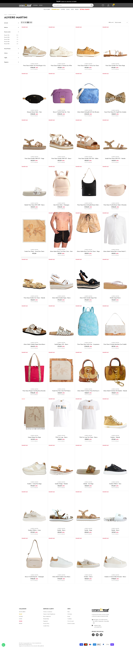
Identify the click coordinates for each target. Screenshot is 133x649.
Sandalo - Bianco (61, 530)
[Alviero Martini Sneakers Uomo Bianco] (61, 555)
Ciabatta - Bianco (115, 530)
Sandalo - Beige (88, 530)
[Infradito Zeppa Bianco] (115, 276)
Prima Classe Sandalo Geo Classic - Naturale (34, 298)
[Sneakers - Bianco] (88, 555)
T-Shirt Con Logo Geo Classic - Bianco (88, 437)
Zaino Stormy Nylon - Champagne (61, 205)
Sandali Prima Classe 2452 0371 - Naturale (115, 158)
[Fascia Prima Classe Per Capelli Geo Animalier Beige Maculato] (115, 90)
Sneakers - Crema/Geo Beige (34, 484)
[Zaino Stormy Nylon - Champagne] (61, 183)
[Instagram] (97, 634)
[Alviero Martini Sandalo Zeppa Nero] (88, 276)
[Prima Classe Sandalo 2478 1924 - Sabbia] (88, 137)
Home (5, 14)
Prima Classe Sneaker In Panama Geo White (61, 65)
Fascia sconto (7, 32)
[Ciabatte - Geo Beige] (88, 462)
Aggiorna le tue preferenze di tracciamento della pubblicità (31, 646)
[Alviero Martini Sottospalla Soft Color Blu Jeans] (88, 90)
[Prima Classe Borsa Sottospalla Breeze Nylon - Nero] (88, 183)
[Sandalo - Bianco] (61, 508)
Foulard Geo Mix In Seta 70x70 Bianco (61, 391)
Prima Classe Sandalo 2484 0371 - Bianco (61, 158)
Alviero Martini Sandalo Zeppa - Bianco (61, 298)
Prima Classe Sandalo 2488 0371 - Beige (34, 158)
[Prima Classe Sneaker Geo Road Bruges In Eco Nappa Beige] (34, 44)
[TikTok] (101, 634)
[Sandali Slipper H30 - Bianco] (61, 323)
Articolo (6, 23)
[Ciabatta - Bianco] (115, 508)
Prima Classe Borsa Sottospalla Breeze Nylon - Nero (88, 205)
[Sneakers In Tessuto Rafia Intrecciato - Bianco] (115, 555)
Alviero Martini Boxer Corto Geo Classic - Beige (88, 251)
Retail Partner (29, 644)
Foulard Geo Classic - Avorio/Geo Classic (34, 251)
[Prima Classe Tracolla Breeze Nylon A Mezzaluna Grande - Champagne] (115, 183)
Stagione (6, 62)
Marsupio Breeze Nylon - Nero (34, 112)
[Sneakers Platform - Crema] (34, 508)
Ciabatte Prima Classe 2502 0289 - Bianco (34, 205)
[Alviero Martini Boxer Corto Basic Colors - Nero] (61, 230)
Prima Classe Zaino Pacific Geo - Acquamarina (88, 344)
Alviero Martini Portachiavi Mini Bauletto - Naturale (115, 391)
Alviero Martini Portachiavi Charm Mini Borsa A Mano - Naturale (88, 391)
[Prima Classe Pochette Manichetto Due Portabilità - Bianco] (115, 323)
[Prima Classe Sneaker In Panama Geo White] (61, 44)
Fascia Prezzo (7, 48)
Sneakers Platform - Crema (34, 530)
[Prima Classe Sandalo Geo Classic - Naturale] (34, 276)
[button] (22, 22)
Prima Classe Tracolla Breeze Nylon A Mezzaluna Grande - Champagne (115, 205)
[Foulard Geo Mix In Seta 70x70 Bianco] (61, 369)
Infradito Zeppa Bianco (115, 298)
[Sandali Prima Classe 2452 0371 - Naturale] (115, 137)
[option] (66, 1)
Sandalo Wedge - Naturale (61, 484)
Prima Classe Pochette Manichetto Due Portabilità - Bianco (115, 344)
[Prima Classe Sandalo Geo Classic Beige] (115, 44)
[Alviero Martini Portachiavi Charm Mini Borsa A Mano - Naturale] (88, 369)
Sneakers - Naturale (115, 437)
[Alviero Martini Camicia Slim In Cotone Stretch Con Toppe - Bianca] (115, 230)
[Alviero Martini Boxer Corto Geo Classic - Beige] (88, 230)
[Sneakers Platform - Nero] (115, 462)
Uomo (41, 5)
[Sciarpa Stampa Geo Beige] (34, 415)
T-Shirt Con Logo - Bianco (61, 437)
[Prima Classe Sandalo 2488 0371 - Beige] (34, 137)
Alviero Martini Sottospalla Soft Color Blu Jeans (88, 112)
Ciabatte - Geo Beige (88, 484)
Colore (5, 53)
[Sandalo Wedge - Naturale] (61, 462)
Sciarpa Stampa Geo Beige (34, 437)
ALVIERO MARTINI (12, 14)
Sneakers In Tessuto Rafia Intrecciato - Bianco (115, 576)
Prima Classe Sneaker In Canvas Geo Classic (88, 65)
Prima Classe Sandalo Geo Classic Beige (115, 65)
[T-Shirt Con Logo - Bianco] (61, 415)
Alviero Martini (34, 63)
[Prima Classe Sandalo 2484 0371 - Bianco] (61, 137)
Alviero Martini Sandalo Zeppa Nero (88, 298)
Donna (35, 5)
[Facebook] (93, 634)
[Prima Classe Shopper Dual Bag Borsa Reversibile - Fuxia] (34, 369)
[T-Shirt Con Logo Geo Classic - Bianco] (88, 415)
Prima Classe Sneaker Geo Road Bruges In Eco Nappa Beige (34, 65)
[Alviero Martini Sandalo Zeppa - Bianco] (61, 276)
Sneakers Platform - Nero (115, 484)
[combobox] (71, 5)
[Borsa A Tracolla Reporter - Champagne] (34, 555)
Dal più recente (118, 22)
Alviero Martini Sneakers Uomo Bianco (61, 576)
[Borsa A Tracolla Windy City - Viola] (61, 90)
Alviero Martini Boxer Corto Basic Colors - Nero (61, 251)
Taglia (5, 57)
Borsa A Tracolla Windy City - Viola (61, 112)
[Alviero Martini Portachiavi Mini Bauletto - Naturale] (115, 369)
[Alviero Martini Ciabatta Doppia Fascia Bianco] (34, 323)
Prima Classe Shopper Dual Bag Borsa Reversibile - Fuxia (34, 391)
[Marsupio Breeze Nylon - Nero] (34, 90)
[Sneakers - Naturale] (115, 415)
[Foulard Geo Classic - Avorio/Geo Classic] (34, 230)
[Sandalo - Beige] (88, 508)
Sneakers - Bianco (88, 576)
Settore (6, 27)
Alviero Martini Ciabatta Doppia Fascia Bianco (34, 344)
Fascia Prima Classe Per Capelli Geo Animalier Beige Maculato (115, 112)
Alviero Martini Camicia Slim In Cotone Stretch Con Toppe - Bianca (115, 251)
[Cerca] (72, 5)
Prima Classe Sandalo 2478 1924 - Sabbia (88, 158)
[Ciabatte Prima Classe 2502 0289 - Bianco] (34, 183)
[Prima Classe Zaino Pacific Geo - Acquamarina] (88, 323)
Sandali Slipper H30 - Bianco (61, 344)
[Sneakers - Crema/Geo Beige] (34, 462)
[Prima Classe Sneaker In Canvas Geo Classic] (88, 44)
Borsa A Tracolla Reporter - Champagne (34, 576)
